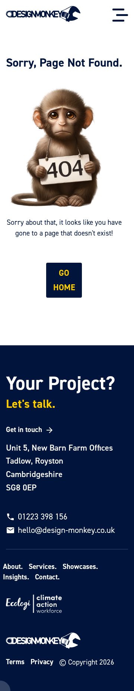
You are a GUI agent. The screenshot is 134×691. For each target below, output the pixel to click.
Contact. (47, 577)
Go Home (64, 280)
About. (13, 566)
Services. (43, 566)
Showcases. (80, 566)
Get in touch (24, 429)
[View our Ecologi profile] (34, 605)
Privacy (42, 661)
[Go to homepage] (43, 15)
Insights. (16, 577)
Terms (15, 661)
